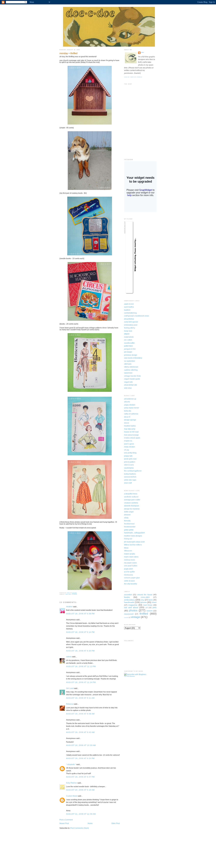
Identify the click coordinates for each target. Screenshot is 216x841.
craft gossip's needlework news (136, 316)
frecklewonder (129, 527)
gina (142, 52)
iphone (143, 602)
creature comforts (131, 503)
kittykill (126, 334)
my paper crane (130, 563)
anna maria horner (131, 408)
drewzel (127, 515)
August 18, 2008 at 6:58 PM (80, 614)
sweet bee (128, 373)
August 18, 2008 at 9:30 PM (80, 651)
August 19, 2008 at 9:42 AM (80, 732)
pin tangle (128, 352)
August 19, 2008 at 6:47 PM (80, 777)
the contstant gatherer (133, 471)
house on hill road (131, 432)
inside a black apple (132, 438)
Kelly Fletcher (71, 783)
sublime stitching (131, 370)
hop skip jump (129, 429)
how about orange (131, 435)
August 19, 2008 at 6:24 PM (80, 758)
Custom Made (71, 796)
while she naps (130, 480)
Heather (69, 607)
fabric (150, 600)
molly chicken (129, 447)
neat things (147, 605)
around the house (144, 595)
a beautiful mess (130, 494)
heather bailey (130, 426)
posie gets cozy (130, 459)
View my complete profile (133, 77)
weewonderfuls (130, 477)
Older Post (115, 823)
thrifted (68, 594)
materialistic (129, 337)
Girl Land (69, 688)
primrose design (130, 355)
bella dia (127, 411)
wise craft (128, 483)
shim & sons (129, 465)
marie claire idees (131, 557)
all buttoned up (130, 399)
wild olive (128, 388)
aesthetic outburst (131, 497)
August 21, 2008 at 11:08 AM (81, 814)
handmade (129, 602)
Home (90, 823)
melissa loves (129, 560)
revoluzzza (128, 575)
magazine (132, 605)
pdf (146, 607)
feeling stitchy (129, 328)
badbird (127, 310)
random (149, 611)
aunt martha (129, 307)
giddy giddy (128, 530)
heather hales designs (133, 536)
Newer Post (64, 823)
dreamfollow (129, 319)
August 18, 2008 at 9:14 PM (80, 632)
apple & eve (129, 304)
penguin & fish (130, 349)
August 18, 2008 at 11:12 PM (81, 666)
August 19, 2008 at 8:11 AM (80, 698)
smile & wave (129, 581)
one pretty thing (130, 453)
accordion (128, 595)
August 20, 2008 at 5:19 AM (80, 790)
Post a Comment (66, 820)
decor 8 (127, 417)
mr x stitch (128, 340)
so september (129, 361)
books (127, 597)
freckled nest (129, 524)
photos (133, 610)
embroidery (129, 600)
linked (154, 602)
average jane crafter (132, 500)
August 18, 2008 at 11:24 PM (81, 682)
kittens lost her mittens (133, 545)
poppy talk (128, 456)
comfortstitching (130, 313)
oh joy (126, 450)
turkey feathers (130, 474)
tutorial (126, 617)
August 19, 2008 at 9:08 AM (80, 714)
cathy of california (131, 414)
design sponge (130, 420)
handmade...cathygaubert (134, 533)
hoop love (128, 331)
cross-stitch (145, 597)
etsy (142, 600)
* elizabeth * (71, 764)
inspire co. (128, 441)
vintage (74, 594)
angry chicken (129, 405)
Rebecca (69, 704)
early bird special (131, 322)
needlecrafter (129, 343)
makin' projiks (129, 554)
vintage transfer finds (132, 376)
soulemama (129, 468)
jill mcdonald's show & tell (134, 542)
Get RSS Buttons (129, 676)
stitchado (127, 364)
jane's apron (129, 444)
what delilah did (130, 385)
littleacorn (128, 551)
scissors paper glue (132, 578)
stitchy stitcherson (131, 367)
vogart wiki (128, 382)
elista (126, 518)
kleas (126, 548)
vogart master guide (132, 379)
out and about (131, 607)
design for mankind (131, 509)
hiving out (128, 539)
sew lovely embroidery (133, 358)
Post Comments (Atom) (79, 828)
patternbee (128, 346)
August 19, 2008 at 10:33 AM (81, 745)
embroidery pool (130, 325)
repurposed (128, 614)
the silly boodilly (130, 584)
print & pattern (129, 462)
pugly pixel (128, 569)
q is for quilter (129, 572)
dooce (126, 423)
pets (154, 607)
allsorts (127, 402)
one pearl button (130, 566)
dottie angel (129, 512)
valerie (69, 657)
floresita (127, 521)
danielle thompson (131, 506)
